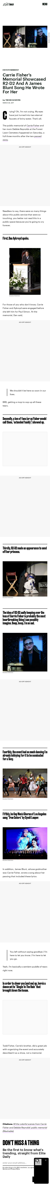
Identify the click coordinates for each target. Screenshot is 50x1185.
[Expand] (37, 1160)
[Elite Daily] (8, 4)
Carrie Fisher (33, 125)
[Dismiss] (46, 1160)
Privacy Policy (15, 1169)
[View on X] (25, 449)
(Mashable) (8, 1131)
